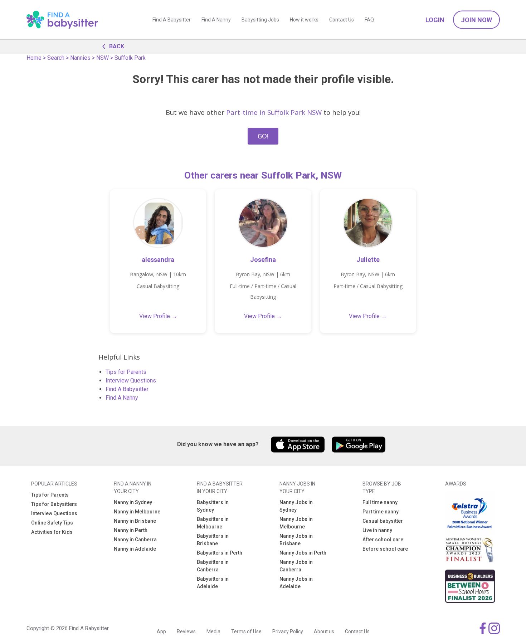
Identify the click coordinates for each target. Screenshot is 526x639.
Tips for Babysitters (54, 504)
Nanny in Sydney (133, 502)
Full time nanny (380, 502)
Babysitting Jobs (260, 20)
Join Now (476, 20)
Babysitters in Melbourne (213, 523)
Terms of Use (246, 631)
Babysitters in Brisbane (213, 539)
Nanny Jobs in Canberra (296, 565)
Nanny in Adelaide (135, 549)
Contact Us (341, 20)
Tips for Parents (126, 372)
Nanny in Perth (130, 530)
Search (55, 57)
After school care (382, 539)
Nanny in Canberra (135, 539)
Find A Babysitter (171, 20)
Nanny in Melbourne (137, 511)
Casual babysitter (382, 521)
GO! (263, 136)
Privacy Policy (287, 631)
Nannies (80, 57)
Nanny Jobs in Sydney (296, 506)
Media (213, 631)
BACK (116, 46)
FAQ (369, 20)
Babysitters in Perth (219, 553)
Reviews (186, 631)
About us (324, 631)
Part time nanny (380, 511)
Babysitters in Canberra (213, 565)
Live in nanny (377, 530)
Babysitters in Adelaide (213, 582)
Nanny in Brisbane (135, 521)
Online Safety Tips (52, 523)
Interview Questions (131, 380)
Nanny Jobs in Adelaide (296, 582)
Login (434, 20)
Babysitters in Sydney (213, 506)
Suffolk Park (130, 57)
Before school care (385, 549)
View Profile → (158, 316)
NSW (102, 57)
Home (34, 57)
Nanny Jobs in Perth (302, 553)
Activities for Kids (52, 532)
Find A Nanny (216, 20)
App (161, 631)
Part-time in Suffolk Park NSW (274, 112)
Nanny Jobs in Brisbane (296, 539)
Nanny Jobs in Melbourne (296, 523)
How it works (304, 20)
